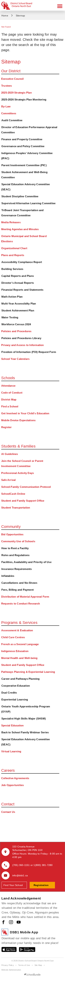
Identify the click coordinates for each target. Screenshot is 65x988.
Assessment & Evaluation (17, 630)
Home (4, 15)
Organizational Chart (14, 248)
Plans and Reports (12, 255)
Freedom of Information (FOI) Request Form (28, 351)
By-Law (6, 106)
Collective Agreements (15, 778)
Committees (8, 113)
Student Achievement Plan (17, 310)
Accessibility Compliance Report (21, 262)
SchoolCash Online (13, 493)
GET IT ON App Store (7, 950)
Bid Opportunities (12, 534)
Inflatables (7, 575)
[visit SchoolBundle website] (32, 974)
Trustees (6, 85)
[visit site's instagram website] (11, 922)
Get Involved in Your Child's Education (25, 413)
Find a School (9, 406)
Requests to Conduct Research (20, 603)
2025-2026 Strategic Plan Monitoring (23, 99)
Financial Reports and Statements (22, 289)
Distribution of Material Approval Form (25, 596)
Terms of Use (24, 965)
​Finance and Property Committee (21, 139)
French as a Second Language (20, 644)
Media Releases (11, 222)
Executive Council (12, 78)
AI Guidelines (9, 454)
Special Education (12, 725)
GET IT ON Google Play (24, 950)
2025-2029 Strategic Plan (16, 92)
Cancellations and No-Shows (19, 582)
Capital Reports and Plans (17, 275)
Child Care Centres (13, 637)
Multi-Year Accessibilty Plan (18, 303)
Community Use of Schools (18, 541)
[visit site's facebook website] (3, 922)
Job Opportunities (12, 785)
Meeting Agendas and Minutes (20, 229)
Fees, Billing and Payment (17, 589)
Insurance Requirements (16, 568)
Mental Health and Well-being (19, 658)
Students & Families (18, 446)
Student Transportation (15, 507)
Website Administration (11, 970)
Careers (8, 770)
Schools (8, 378)
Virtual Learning (11, 751)
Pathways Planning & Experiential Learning (28, 671)
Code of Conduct (11, 392)
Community (11, 526)
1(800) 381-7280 (43, 865)
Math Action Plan (12, 296)
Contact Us (8, 811)
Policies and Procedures (16, 331)
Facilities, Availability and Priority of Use (26, 562)
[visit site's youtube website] (19, 922)
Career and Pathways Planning (20, 678)
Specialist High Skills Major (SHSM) (23, 718)
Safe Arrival (8, 479)
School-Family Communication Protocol (26, 486)
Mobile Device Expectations (18, 420)
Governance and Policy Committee (22, 146)
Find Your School (13, 885)
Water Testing (9, 317)
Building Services (12, 268)
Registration (41, 885)
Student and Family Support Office (22, 500)
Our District (10, 71)
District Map (8, 399)
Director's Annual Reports (17, 282)
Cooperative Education (15, 685)
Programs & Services (19, 622)
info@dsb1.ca (20, 875)
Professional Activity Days (17, 473)
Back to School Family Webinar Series (25, 732)
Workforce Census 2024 (16, 324)
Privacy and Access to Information (22, 345)
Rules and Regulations (15, 555)
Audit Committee (11, 120)
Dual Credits (9, 692)
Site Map (38, 965)
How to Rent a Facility (15, 548)
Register (6, 427)
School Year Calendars (15, 358)
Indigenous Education (14, 651)
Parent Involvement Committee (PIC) (24, 165)
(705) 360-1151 (21, 865)
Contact (7, 804)
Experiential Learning (14, 699)
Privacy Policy (7, 965)
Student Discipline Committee (19, 196)
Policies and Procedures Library (21, 338)
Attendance (8, 385)
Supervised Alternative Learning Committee (28, 203)
